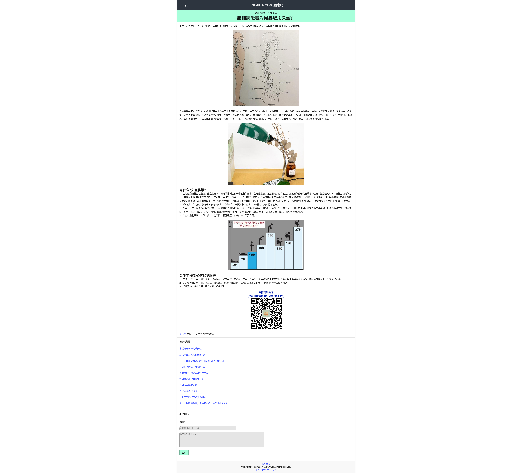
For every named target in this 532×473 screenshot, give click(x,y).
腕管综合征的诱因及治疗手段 (193, 372)
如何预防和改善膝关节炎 (191, 379)
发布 (184, 453)
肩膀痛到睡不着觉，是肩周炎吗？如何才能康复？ (203, 403)
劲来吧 (182, 333)
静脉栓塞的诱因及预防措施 (192, 366)
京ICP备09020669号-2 (266, 469)
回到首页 (266, 464)
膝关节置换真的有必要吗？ (192, 354)
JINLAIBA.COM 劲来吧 (266, 5)
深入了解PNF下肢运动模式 (192, 397)
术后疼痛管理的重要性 (190, 348)
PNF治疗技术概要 (188, 391)
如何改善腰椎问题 (188, 385)
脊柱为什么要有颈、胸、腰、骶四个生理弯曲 (201, 360)
